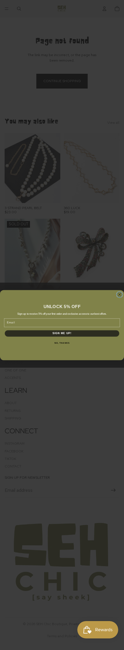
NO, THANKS (62, 343)
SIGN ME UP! (62, 333)
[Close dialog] (120, 294)
